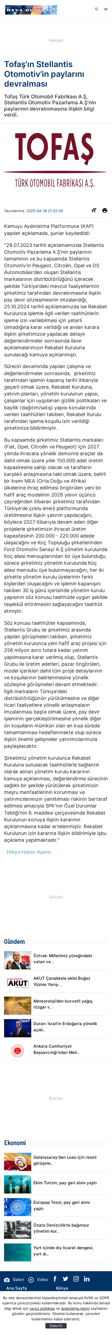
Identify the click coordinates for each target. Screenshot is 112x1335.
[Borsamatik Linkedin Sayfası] (86, 1280)
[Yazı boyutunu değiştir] (94, 211)
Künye (62, 1288)
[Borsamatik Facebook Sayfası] (55, 1280)
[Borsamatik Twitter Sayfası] (66, 1280)
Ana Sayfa (16, 1288)
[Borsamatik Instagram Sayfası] (76, 1280)
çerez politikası (42, 1308)
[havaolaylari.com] (31, 9)
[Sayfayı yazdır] (105, 211)
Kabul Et (56, 1326)
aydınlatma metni (75, 1308)
